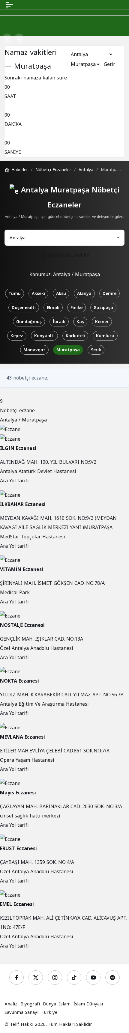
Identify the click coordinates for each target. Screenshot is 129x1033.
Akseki (38, 294)
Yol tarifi (19, 480)
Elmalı (53, 308)
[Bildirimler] (19, 38)
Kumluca (105, 336)
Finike (76, 308)
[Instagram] (55, 977)
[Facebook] (16, 977)
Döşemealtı (24, 308)
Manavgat (34, 350)
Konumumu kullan (67, 255)
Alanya (84, 294)
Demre (109, 294)
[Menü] (9, 5)
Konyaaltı (44, 336)
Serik (96, 350)
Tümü (14, 294)
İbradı (59, 322)
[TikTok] (74, 977)
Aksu (61, 294)
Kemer (102, 322)
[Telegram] (112, 977)
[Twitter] (35, 977)
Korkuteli (75, 336)
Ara (4, 480)
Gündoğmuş (29, 322)
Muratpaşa (68, 350)
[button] (7, 38)
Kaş (80, 322)
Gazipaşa (103, 308)
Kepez (16, 336)
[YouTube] (93, 977)
